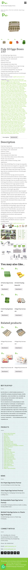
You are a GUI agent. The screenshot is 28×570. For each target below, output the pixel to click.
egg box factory (14, 93)
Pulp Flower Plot (8, 453)
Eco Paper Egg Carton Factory (11, 483)
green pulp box (13, 99)
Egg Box (9, 79)
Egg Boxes (22, 93)
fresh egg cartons (21, 98)
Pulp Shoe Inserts (8, 461)
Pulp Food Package (9, 456)
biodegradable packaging (15, 83)
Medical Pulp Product (14, 102)
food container (15, 97)
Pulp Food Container (9, 455)
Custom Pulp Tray (8, 434)
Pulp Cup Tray (4, 115)
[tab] (5, 137)
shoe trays (11, 129)
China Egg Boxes (13, 87)
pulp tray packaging (14, 125)
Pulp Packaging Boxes (10, 459)
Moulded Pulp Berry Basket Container (14, 445)
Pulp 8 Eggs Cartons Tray (17, 113)
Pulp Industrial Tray (9, 457)
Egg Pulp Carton (20, 95)
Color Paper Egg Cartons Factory (12, 490)
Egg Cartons (7, 440)
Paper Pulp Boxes (5, 105)
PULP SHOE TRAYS (9, 463)
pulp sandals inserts (12, 124)
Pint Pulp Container (13, 107)
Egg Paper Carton (10, 95)
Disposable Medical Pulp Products (17, 91)
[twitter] (5, 552)
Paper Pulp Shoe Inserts (16, 106)
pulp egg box (12, 115)
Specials (6, 467)
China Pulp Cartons (10, 89)
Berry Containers (13, 80)
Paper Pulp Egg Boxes (16, 105)
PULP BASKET (7, 449)
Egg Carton (15, 79)
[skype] (18, 552)
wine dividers (4, 130)
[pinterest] (15, 552)
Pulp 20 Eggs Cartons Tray (15, 111)
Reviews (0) (14, 137)
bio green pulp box (6, 82)
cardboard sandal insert (11, 86)
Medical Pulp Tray (8, 443)
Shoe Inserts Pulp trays (11, 128)
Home (2, 10)
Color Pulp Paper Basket (7, 90)
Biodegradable (5, 83)
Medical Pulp (18, 101)
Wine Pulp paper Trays (15, 132)
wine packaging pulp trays (15, 130)
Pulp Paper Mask (12, 122)
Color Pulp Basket (20, 89)
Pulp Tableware (8, 464)
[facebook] (2, 552)
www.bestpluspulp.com (9, 549)
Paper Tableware (8, 447)
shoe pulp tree (4, 129)
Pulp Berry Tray (9, 114)
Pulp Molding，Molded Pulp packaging (14, 119)
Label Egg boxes (21, 99)
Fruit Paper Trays (8, 441)
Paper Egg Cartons (21, 103)
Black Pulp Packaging (9, 433)
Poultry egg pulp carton (12, 109)
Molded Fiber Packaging (10, 444)
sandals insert (16, 126)
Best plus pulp (22, 80)
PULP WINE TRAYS (9, 465)
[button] (3, 566)
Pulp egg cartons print (20, 117)
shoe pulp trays (21, 128)
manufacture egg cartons (7, 101)
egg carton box (5, 94)
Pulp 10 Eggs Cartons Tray (11, 110)
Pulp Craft (22, 114)
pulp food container (18, 118)
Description (6, 137)
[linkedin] (11, 552)
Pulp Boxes (16, 114)
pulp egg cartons (20, 115)
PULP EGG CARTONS (13, 10)
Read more (5, 289)
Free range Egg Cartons (9, 98)
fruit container (4, 99)
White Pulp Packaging (9, 468)
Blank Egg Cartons (11, 84)
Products (6, 10)
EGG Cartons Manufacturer (16, 94)
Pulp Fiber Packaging (6, 118)
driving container (5, 93)
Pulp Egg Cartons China (7, 117)
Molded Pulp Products (10, 103)
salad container (8, 126)
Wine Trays (16, 133)
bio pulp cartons (15, 82)
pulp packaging (5, 121)
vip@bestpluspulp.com (19, 76)
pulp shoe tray (21, 124)
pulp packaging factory (15, 121)
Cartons (7, 87)
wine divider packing (19, 129)
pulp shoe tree (4, 125)
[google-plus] (8, 552)
